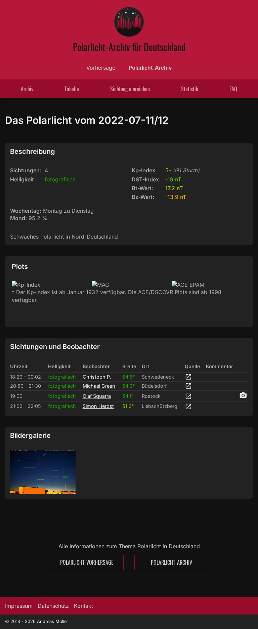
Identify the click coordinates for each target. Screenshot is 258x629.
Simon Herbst (98, 406)
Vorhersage (100, 67)
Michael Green (99, 386)
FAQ (233, 89)
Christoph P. (97, 377)
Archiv (27, 89)
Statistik (189, 89)
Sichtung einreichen (130, 89)
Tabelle (71, 89)
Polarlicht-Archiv (150, 67)
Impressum (19, 605)
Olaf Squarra (97, 396)
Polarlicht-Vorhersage (87, 562)
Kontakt (83, 605)
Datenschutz (53, 605)
